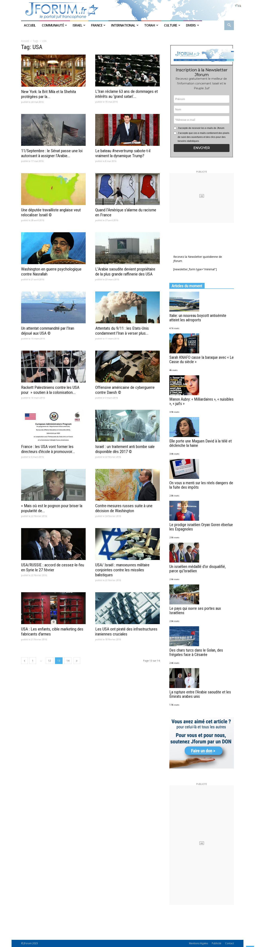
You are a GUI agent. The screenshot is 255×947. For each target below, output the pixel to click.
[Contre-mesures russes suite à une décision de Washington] (127, 485)
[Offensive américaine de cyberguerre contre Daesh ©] (127, 366)
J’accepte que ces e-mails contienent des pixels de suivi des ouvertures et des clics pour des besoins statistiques (203, 137)
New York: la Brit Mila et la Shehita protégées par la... (48, 94)
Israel (77, 25)
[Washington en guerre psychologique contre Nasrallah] (53, 248)
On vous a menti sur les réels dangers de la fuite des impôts (201, 485)
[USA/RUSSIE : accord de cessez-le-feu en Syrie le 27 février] (53, 544)
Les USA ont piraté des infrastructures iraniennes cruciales (126, 631)
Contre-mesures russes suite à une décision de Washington (123, 508)
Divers (191, 25)
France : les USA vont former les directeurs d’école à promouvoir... (48, 449)
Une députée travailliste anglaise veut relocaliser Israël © (51, 212)
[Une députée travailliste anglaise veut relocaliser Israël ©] (53, 189)
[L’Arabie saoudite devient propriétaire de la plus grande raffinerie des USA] (127, 248)
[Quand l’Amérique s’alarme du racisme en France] (127, 189)
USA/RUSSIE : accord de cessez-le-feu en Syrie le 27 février (52, 567)
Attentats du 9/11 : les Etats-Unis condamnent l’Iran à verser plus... (122, 331)
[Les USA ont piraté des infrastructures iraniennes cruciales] (127, 608)
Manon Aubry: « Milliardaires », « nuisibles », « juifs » (201, 401)
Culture (170, 25)
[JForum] (127, 10)
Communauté (53, 25)
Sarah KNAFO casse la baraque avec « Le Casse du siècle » (201, 359)
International (123, 25)
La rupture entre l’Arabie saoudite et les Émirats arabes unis (200, 694)
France (96, 25)
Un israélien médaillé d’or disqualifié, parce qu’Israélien (197, 568)
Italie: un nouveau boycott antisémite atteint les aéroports (197, 317)
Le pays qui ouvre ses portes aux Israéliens (195, 610)
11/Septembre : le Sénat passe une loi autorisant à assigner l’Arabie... (51, 153)
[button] (229, 25)
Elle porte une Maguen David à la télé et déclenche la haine (200, 443)
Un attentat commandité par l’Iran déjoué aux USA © (47, 331)
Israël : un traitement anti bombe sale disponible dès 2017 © (125, 449)
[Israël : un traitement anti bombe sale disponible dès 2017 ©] (127, 426)
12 (49, 660)
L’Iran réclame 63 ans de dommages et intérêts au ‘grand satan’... (126, 94)
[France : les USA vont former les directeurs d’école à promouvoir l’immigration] (53, 426)
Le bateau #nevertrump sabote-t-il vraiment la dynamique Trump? (122, 153)
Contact (229, 943)
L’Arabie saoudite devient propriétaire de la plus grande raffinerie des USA (125, 271)
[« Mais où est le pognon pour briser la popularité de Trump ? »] (53, 485)
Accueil (30, 25)
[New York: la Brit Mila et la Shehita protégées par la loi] (53, 71)
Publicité (216, 943)
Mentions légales (198, 943)
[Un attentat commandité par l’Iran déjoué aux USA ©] (53, 307)
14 (68, 660)
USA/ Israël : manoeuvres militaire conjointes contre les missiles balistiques (122, 570)
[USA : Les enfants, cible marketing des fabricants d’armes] (53, 608)
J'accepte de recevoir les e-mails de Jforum (201, 128)
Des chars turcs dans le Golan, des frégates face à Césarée (196, 652)
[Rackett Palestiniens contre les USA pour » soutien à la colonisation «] (53, 366)
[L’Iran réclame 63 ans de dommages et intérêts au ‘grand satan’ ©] (127, 70)
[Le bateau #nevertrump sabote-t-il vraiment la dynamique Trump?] (127, 130)
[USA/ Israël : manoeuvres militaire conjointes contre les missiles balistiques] (127, 544)
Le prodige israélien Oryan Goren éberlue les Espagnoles (201, 526)
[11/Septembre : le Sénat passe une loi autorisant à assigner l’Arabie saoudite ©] (53, 130)
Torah (149, 25)
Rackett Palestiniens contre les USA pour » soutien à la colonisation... (50, 390)
